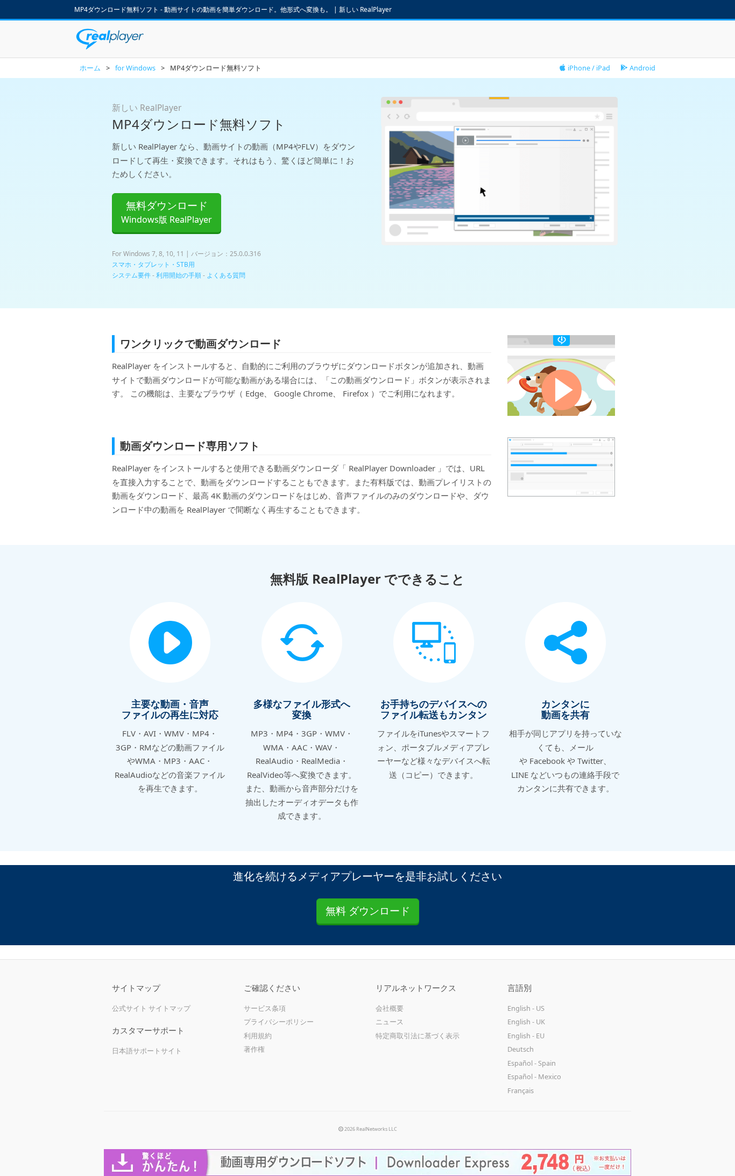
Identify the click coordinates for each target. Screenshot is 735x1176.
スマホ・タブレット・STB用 (153, 264)
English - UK (526, 1021)
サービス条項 (265, 1008)
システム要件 (131, 275)
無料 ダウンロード (368, 911)
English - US (526, 1008)
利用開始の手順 (178, 275)
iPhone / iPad (588, 68)
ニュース (390, 1021)
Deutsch (520, 1049)
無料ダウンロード (166, 212)
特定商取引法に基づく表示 (418, 1035)
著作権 (254, 1049)
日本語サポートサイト (147, 1050)
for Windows (135, 68)
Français (520, 1090)
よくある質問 (226, 275)
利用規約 (258, 1035)
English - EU (526, 1035)
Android (641, 68)
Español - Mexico (534, 1076)
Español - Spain (531, 1063)
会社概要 (390, 1008)
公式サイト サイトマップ (151, 1008)
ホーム (90, 68)
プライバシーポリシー (279, 1021)
